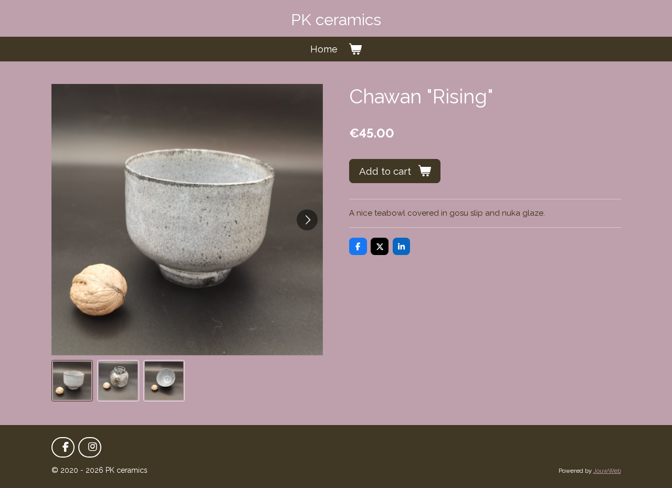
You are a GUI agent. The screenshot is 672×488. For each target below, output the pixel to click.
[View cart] (354, 49)
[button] (72, 381)
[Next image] (307, 219)
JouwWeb (607, 470)
